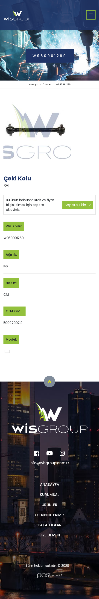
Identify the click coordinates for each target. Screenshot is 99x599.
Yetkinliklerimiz (49, 515)
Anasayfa (33, 84)
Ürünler (47, 84)
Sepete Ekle (76, 205)
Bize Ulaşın (49, 535)
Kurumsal (49, 494)
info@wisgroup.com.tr (49, 463)
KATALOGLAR (49, 525)
